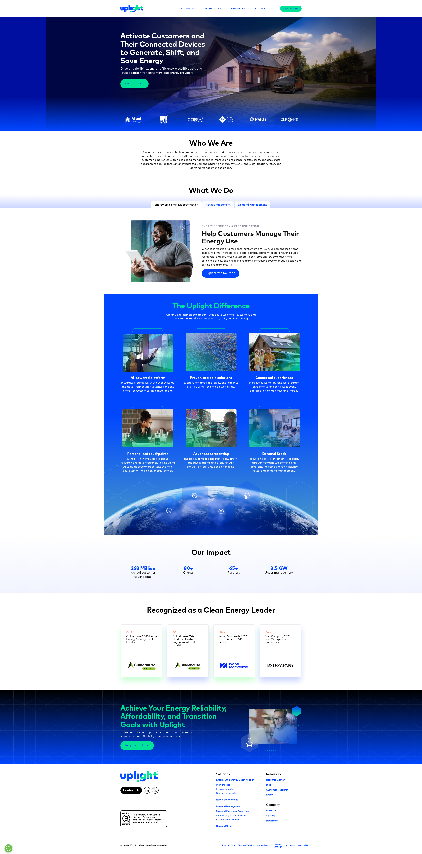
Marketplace (223, 784)
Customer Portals (226, 792)
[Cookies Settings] (8, 848)
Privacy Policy (228, 845)
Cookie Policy (263, 845)
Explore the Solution (220, 273)
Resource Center (275, 779)
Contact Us (290, 9)
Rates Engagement (227, 799)
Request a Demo (137, 745)
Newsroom (272, 820)
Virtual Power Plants (227, 819)
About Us (271, 810)
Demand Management (228, 806)
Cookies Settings (278, 845)
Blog (268, 784)
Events (269, 794)
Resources (273, 774)
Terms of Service (246, 845)
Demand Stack (224, 826)
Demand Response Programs (232, 811)
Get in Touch (134, 83)
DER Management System (231, 815)
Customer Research (277, 789)
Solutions (223, 774)
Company (273, 804)
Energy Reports (224, 788)
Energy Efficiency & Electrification (230, 226)
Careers (270, 815)
